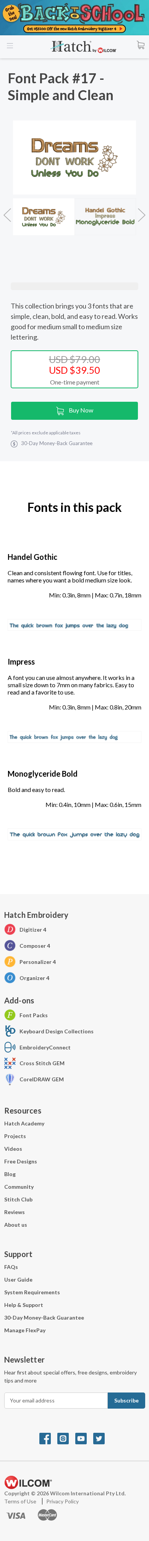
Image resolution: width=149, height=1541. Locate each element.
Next (142, 211)
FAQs (11, 1267)
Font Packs (33, 1015)
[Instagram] (66, 1437)
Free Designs (20, 1161)
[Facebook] (48, 1437)
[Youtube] (84, 1437)
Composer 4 (34, 945)
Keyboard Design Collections (56, 1031)
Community (19, 1186)
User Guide (18, 1279)
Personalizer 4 (37, 962)
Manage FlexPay (24, 1330)
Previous (7, 211)
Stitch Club (18, 1199)
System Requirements (32, 1292)
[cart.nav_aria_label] (140, 44)
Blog (10, 1174)
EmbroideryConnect (45, 1047)
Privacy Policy (62, 1501)
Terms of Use (20, 1501)
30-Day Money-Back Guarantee (44, 1317)
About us (15, 1224)
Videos (13, 1148)
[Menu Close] (10, 45)
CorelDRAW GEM (41, 1079)
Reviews (14, 1212)
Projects (15, 1136)
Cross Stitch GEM (42, 1063)
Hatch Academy (24, 1123)
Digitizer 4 (32, 929)
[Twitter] (101, 1437)
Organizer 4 (34, 978)
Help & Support (23, 1305)
